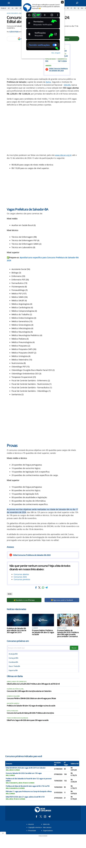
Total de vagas (50, 59)
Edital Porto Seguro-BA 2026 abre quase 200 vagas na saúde (27, 720)
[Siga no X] (40, 816)
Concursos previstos (22, 579)
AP (20, 8)
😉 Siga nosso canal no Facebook (62, 600)
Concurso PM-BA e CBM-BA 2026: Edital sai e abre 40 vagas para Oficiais (31, 698)
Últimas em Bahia (15, 676)
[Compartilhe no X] (39, 587)
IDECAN (67, 85)
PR (75, 8)
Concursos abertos (21, 574)
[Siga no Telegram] (49, 816)
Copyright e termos (34, 827)
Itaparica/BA (13, 670)
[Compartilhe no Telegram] (46, 587)
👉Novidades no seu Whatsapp (24, 600)
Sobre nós (46, 824)
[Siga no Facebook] (36, 816)
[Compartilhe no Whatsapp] (42, 587)
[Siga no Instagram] (45, 816)
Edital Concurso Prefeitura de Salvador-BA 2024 (58, 69)
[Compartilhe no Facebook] (36, 587)
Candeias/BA (13, 662)
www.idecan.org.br (63, 155)
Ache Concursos (12, 13)
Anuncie (31, 824)
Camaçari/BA (13, 658)
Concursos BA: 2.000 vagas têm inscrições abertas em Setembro (29, 691)
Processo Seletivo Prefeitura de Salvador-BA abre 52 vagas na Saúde (43, 632)
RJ (78, 8)
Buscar (74, 648)
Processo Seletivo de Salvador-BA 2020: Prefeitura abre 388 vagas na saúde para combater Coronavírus (68, 633)
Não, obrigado (55, 53)
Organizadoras (48, 831)
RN (82, 8)
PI (71, 8)
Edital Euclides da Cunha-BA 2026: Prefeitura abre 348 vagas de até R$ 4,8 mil (33, 684)
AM (16, 8)
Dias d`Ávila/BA (14, 666)
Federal (3, 8)
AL (12, 8)
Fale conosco (47, 827)
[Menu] (11, 3)
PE (68, 8)
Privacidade (32, 831)
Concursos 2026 (20, 577)
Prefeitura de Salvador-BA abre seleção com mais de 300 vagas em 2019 (16, 630)
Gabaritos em (62, 59)
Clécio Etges (13, 32)
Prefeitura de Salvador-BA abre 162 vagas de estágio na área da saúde (31, 706)
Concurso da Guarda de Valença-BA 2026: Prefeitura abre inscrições (30, 713)
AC (9, 8)
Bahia (48, 82)
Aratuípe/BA (13, 654)
